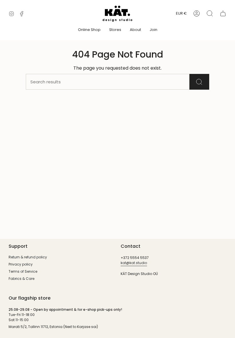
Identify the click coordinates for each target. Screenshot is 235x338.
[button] (89, 30)
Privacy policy (21, 264)
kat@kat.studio (134, 262)
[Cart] (223, 13)
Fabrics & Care (21, 278)
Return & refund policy (28, 257)
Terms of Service (23, 271)
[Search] (199, 82)
